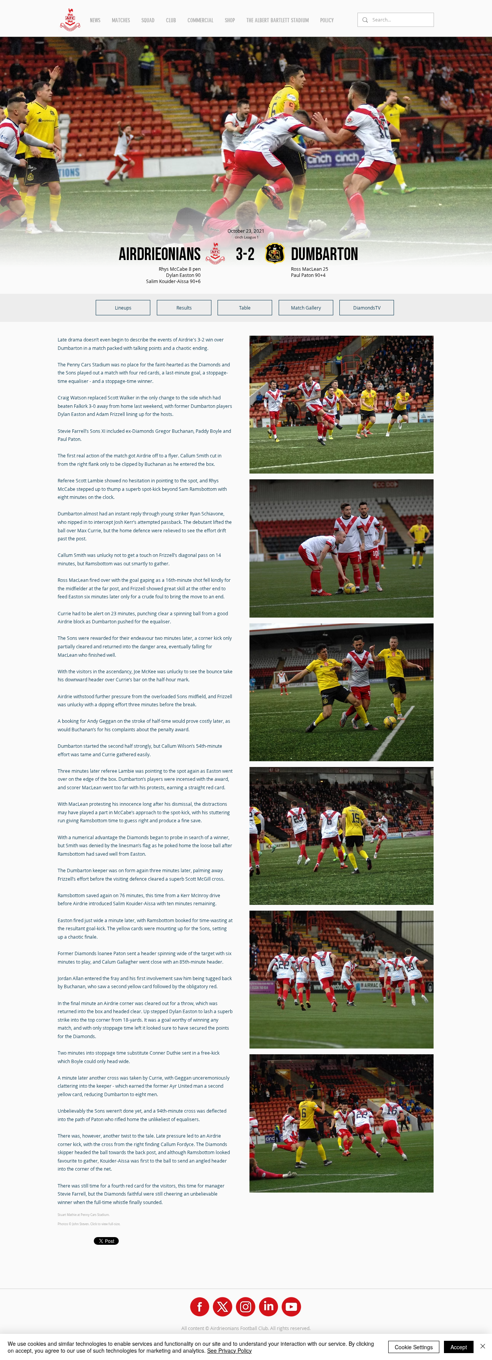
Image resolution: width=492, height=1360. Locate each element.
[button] (95, 20)
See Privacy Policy (229, 1350)
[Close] (482, 1347)
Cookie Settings (414, 1347)
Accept (458, 1347)
